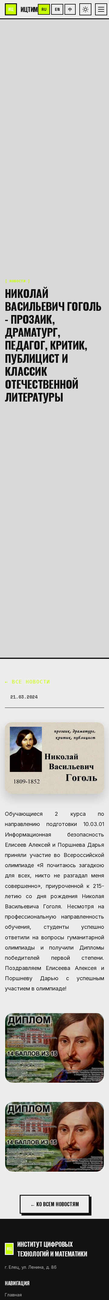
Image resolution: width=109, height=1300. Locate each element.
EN (57, 9)
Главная (13, 1294)
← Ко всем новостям (54, 1204)
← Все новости (27, 681)
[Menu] (101, 9)
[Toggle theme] (85, 9)
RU (43, 9)
